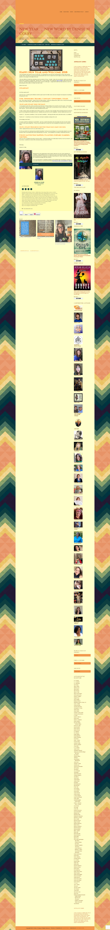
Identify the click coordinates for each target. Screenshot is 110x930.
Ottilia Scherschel (78, 902)
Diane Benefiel (77, 727)
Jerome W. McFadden (78, 766)
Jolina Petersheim (77, 773)
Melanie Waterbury (77, 823)
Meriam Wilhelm (77, 829)
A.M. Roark (76, 684)
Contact (87, 11)
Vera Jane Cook (77, 891)
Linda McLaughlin (77, 800)
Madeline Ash (76, 813)
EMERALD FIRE (78, 226)
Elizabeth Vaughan (78, 845)
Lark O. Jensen (78, 804)
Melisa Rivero (76, 824)
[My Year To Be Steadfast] (27, 228)
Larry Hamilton (77, 789)
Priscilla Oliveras (77, 858)
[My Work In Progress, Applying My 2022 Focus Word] (63, 231)
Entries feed (76, 53)
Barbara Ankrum (77, 700)
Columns (24, 44)
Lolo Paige (76, 807)
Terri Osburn (76, 889)
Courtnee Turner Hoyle (78, 712)
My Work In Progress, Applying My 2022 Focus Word (62, 243)
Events (71, 11)
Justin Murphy (77, 779)
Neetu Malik (76, 836)
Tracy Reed (76, 890)
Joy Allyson (76, 776)
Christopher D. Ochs (78, 708)
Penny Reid (76, 855)
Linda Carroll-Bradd (78, 797)
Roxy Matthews (77, 870)
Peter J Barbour (77, 856)
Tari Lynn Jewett (77, 887)
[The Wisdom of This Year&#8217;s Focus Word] (45, 228)
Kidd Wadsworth (77, 784)
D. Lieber (76, 715)
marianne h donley (35, 38)
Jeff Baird (76, 757)
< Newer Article (24, 250)
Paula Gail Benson (77, 854)
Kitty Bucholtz (76, 785)
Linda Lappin (76, 798)
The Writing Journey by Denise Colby (57, 38)
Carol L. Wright (77, 703)
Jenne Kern (76, 762)
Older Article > (34, 250)
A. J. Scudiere (77, 681)
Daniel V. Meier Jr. (77, 716)
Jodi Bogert (76, 772)
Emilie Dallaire (77, 734)
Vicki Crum (76, 893)
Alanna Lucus (76, 687)
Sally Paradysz (77, 872)
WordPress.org (77, 56)
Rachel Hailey (76, 861)
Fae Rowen (76, 738)
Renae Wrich (76, 868)
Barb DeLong (77, 897)
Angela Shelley (78, 896)
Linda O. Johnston (77, 802)
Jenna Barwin (76, 759)
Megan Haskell (77, 821)
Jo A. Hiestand (77, 770)
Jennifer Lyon (76, 765)
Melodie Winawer (77, 827)
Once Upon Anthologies (78, 839)
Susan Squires (77, 881)
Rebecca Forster (77, 867)
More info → (76, 148)
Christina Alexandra (78, 706)
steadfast (83, 38)
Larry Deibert (76, 788)
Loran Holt (76, 808)
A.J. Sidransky (77, 683)
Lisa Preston (76, 805)
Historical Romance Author (39, 184)
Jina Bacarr (76, 769)
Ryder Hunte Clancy (78, 871)
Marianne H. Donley (78, 817)
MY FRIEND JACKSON (80, 152)
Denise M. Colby (39, 182)
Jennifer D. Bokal (77, 763)
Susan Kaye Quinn (77, 878)
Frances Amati (77, 741)
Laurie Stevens (77, 792)
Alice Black (77, 840)
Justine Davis (76, 781)
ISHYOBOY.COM (80, 928)
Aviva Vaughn (76, 699)
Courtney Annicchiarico (78, 713)
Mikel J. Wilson (77, 830)
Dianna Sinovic (77, 730)
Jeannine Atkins (77, 756)
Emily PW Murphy (77, 737)
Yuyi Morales (76, 903)
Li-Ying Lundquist (77, 795)
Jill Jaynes (77, 899)
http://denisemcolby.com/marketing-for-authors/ (62, 160)
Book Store (66, 11)
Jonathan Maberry (77, 775)
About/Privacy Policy (79, 11)
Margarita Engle (77, 814)
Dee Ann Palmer (77, 722)
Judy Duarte (76, 778)
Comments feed (77, 55)
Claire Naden (76, 711)
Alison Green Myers (78, 693)
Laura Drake (76, 791)
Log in (75, 52)
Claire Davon (76, 709)
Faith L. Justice (77, 740)
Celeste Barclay (77, 705)
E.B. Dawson (76, 732)
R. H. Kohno (76, 859)
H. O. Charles (76, 747)
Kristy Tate (76, 786)
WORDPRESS (65, 928)
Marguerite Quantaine (78, 816)
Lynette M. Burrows (78, 810)
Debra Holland (77, 721)
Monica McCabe (77, 833)
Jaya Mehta (76, 754)
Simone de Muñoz (77, 875)
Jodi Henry (77, 846)
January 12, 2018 (24, 38)
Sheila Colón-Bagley (78, 874)
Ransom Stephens (77, 865)
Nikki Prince (76, 837)
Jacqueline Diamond (78, 750)
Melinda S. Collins (78, 849)
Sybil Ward (77, 852)
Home (61, 11)
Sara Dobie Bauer (78, 850)
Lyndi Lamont (77, 801)
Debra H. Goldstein (78, 719)
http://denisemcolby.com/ (28, 208)
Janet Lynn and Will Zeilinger (79, 751)
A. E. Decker (76, 680)
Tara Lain (76, 886)
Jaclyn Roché (76, 749)
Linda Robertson (78, 848)
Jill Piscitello (76, 767)
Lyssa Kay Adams (77, 811)
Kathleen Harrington (79, 900)
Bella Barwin (77, 760)
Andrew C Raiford (77, 696)
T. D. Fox (76, 883)
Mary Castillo (76, 819)
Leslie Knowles (77, 794)
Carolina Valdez (78, 724)
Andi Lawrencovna (77, 695)
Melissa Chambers (77, 826)
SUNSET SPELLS (78, 263)
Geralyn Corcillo (77, 743)
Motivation (76, 38)
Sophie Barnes (77, 877)
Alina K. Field (76, 692)
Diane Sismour (77, 728)
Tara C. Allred (76, 884)
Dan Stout (77, 843)
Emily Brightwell (77, 735)
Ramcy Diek (76, 864)
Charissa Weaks (78, 842)
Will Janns (77, 753)
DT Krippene (76, 731)
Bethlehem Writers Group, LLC (80, 702)
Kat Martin (76, 782)
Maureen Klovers (77, 820)
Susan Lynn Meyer (77, 880)
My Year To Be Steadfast (25, 237)
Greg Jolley (76, 746)
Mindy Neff (76, 832)
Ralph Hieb (76, 862)
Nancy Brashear (77, 835)
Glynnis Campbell (77, 744)
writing (21, 39)
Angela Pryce (76, 697)
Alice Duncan (76, 690)
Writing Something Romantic (79, 894)
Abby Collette (76, 686)
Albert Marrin (76, 689)
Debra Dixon (76, 718)
